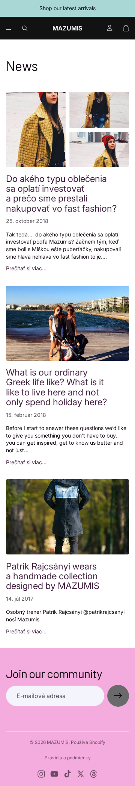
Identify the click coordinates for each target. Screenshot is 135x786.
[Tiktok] (67, 773)
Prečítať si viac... (26, 268)
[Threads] (93, 773)
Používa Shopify (88, 742)
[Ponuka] (8, 28)
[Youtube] (54, 773)
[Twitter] (80, 773)
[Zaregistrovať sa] (118, 696)
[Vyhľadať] (24, 28)
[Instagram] (41, 773)
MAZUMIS (58, 742)
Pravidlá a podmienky (68, 757)
